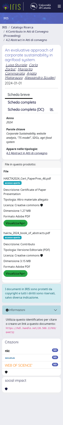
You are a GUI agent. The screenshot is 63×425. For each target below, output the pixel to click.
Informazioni (17, 310)
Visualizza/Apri (15, 223)
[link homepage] (12, 6)
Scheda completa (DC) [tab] (26, 109)
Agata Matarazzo (20, 75)
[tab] (52, 109)
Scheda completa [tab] (22, 102)
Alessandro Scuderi (39, 77)
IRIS (4, 27)
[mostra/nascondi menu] (59, 6)
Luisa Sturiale (16, 65)
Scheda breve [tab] (19, 94)
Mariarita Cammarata (18, 71)
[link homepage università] (40, 6)
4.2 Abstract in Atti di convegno (26, 40)
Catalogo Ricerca (22, 27)
